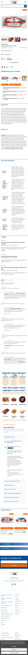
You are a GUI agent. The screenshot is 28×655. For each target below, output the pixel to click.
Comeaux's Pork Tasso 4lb (10, 98)
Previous (1, 525)
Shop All (17, 594)
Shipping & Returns (5, 618)
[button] (14, 62)
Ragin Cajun (17, 635)
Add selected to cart (15, 84)
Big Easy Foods (18, 639)
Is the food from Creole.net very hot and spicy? (10, 288)
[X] (9, 67)
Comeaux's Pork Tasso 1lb (10, 94)
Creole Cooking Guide (6, 605)
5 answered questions (6, 50)
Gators (16, 596)
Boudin (16, 605)
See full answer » (15, 298)
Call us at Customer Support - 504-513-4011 (14, 580)
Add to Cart (7, 528)
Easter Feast (4, 607)
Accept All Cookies (14, 652)
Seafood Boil (18, 601)
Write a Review (23, 47)
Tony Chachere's (5, 635)
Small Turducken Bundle (6, 613)
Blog (2, 622)
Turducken (17, 611)
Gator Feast (4, 609)
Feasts (16, 613)
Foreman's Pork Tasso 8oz (10, 91)
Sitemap (3, 624)
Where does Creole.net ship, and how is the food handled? (12, 303)
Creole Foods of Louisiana (7, 637)
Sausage (17, 609)
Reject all (14, 649)
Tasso (16, 607)
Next (26, 525)
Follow (2, 289)
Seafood (17, 603)
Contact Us (3, 620)
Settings (14, 646)
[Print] (7, 67)
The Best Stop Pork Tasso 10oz (11, 87)
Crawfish (17, 599)
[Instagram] (15, 584)
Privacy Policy (4, 611)
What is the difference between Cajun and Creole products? (13, 353)
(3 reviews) (10, 47)
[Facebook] (2, 67)
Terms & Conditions (5, 616)
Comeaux (17, 637)
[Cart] (25, 1)
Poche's (3, 639)
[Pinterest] (12, 67)
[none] (14, 22)
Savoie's (16, 633)
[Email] (5, 67)
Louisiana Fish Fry (5, 633)
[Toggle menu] (2, 2)
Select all (5, 84)
